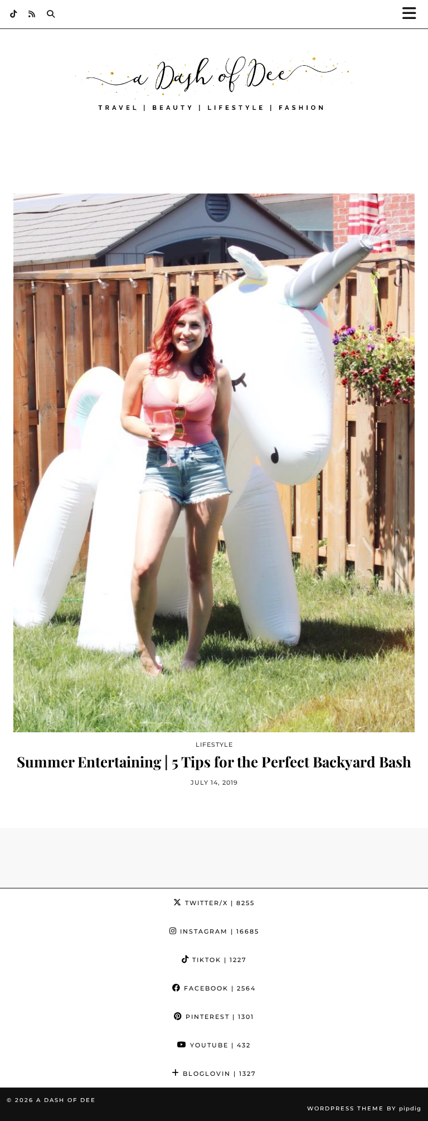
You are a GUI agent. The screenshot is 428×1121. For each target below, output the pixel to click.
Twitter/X (218, 903)
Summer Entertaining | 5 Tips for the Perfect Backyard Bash (214, 761)
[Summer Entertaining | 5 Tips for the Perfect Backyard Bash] (214, 463)
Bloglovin (218, 1073)
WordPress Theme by (364, 1108)
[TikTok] (13, 14)
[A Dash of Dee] (214, 83)
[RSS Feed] (32, 14)
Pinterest (218, 1017)
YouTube (219, 1045)
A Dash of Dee (66, 1100)
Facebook (218, 988)
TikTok (218, 960)
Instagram (218, 931)
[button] (413, 14)
